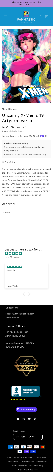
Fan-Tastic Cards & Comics (23, 457)
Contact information (19, 466)
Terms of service (27, 461)
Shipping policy (42, 461)
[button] (5, 17)
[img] (28, 253)
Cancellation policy (36, 466)
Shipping (5, 131)
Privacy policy (13, 461)
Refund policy (41, 457)
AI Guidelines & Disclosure (28, 470)
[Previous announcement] (5, 4)
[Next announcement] (48, 4)
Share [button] (7, 212)
